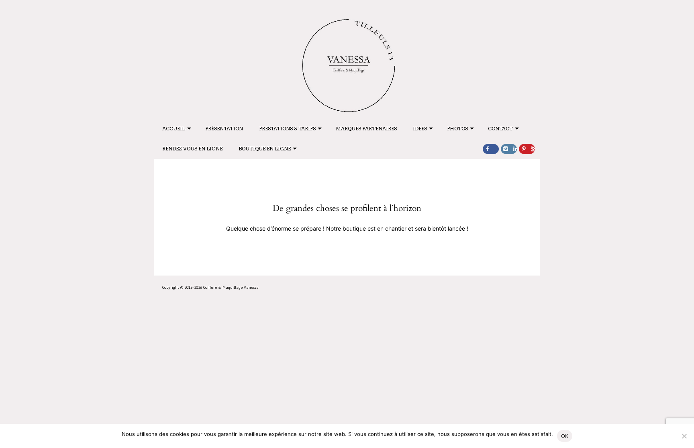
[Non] (684, 436)
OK (565, 436)
